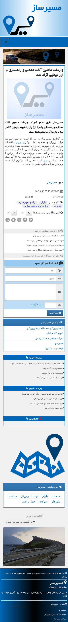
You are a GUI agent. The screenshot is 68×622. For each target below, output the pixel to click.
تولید (35, 496)
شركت (43, 501)
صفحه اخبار (33, 516)
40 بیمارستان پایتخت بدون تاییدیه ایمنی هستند (44, 245)
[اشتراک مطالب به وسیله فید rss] (7, 219)
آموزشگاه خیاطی (54, 333)
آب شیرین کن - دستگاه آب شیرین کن (45, 328)
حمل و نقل (28, 501)
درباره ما (62, 610)
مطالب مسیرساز (59, 619)
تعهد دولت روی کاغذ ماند (54, 408)
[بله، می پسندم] (29, 212)
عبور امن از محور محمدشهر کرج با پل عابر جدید (45, 403)
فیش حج (59, 343)
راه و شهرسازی (26, 202)
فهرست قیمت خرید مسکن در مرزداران (47, 236)
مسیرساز (52, 182)
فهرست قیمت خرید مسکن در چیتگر (49, 378)
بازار (46, 160)
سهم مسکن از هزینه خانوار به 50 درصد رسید (45, 250)
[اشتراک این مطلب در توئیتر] (13, 219)
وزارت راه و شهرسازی (36, 206)
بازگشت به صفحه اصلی (19, 521)
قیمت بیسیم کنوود (54, 348)
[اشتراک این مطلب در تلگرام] (19, 219)
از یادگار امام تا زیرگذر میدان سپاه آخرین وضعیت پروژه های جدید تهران (36, 363)
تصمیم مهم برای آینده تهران (52, 368)
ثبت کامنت (54, 313)
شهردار (55, 501)
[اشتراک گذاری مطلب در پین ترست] (30, 219)
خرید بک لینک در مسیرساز (55, 614)
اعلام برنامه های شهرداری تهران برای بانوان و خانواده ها (42, 394)
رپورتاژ (25, 496)
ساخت (13, 496)
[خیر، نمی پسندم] (14, 212)
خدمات (56, 496)
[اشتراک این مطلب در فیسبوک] (25, 219)
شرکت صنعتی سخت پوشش (49, 338)
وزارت (17, 142)
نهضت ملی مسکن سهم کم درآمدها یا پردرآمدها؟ (44, 241)
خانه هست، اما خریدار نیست (52, 373)
